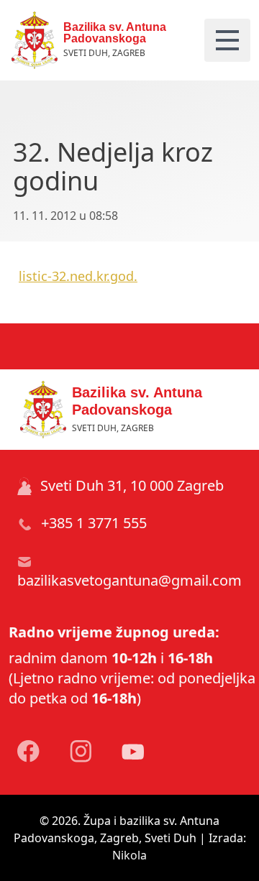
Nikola (129, 855)
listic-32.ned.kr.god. (78, 276)
